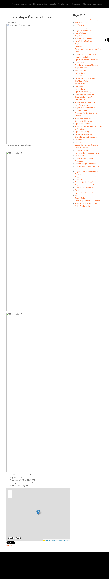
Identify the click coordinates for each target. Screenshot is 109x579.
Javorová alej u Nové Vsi (84, 188)
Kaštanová (79, 86)
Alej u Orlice (79, 62)
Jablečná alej (80, 198)
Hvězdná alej (80, 73)
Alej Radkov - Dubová (83, 36)
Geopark (78, 190)
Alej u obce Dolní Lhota (84, 31)
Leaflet (47, 540)
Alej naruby (79, 161)
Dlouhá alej (79, 180)
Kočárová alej (80, 25)
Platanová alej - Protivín (84, 182)
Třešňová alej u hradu (83, 39)
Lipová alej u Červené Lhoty (85, 193)
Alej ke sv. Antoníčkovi (84, 158)
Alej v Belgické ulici (82, 206)
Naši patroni (76, 4)
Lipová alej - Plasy (82, 132)
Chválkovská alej (81, 81)
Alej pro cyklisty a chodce (85, 102)
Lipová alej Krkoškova (83, 134)
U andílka (78, 76)
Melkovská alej (81, 23)
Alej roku (15, 4)
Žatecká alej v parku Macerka (86, 65)
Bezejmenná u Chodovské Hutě (87, 166)
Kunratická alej (80, 89)
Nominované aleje (40, 4)
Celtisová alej (80, 140)
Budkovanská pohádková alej (86, 20)
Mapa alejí (87, 4)
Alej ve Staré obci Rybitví (85, 108)
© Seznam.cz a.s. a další (60, 540)
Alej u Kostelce (81, 68)
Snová (77, 196)
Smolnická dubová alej (83, 121)
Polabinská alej (81, 110)
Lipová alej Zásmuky (83, 92)
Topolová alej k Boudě (83, 97)
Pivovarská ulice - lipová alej (86, 203)
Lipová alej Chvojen (82, 124)
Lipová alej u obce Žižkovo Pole (87, 60)
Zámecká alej (80, 100)
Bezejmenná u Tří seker (84, 169)
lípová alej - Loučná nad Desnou (87, 201)
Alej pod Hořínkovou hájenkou (86, 177)
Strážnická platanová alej (84, 94)
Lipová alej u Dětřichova (84, 41)
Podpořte (52, 4)
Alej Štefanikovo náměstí (84, 185)
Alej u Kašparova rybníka (84, 118)
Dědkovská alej (81, 28)
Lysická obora (80, 33)
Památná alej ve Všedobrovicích (87, 153)
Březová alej (80, 142)
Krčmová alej (80, 84)
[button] (38, 512)
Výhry (68, 4)
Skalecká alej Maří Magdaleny (86, 137)
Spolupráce (97, 4)
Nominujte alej (26, 4)
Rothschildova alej (82, 150)
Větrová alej (79, 156)
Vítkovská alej (80, 70)
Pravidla (61, 4)
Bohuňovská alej (81, 105)
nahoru (9, 545)
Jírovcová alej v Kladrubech (85, 164)
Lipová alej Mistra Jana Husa (86, 78)
